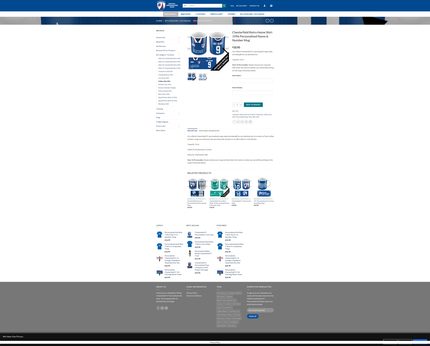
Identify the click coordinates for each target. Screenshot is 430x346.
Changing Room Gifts (165, 75)
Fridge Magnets (162, 122)
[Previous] (191, 50)
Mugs (229, 318)
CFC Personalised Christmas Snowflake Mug (264, 202)
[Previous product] (271, 20)
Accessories (160, 37)
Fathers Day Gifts (202, 21)
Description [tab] (192, 131)
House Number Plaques (224, 315)
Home (159, 21)
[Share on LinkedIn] (250, 122)
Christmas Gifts (163, 78)
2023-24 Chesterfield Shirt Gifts (169, 58)
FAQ (232, 6)
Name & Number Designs (167, 88)
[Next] (225, 50)
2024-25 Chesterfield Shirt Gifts (169, 62)
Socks (219, 322)
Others (231, 14)
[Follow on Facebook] (158, 308)
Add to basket (253, 105)
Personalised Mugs (242, 117)
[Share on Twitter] (238, 122)
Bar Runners (161, 46)
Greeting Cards (234, 311)
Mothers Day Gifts (164, 84)
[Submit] (224, 6)
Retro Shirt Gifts (164, 94)
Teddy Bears (234, 322)
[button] (264, 5)
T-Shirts (225, 322)
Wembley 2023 (163, 104)
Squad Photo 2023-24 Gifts (167, 101)
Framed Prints (227, 307)
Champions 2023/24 (165, 71)
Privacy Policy (191, 293)
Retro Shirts (160, 130)
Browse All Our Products (165, 50)
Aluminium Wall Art (235, 293)
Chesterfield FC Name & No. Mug (241, 202)
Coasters (220, 304)
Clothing (200, 14)
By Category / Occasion (252, 14)
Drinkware (169, 14)
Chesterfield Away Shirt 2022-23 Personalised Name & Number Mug (219, 203)
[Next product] (267, 20)
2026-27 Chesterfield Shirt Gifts (169, 68)
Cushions (228, 304)
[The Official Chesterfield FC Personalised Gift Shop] (167, 5)
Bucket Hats (232, 300)
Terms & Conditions (194, 296)
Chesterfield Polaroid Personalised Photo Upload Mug (196, 203)
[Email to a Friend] (242, 122)
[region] (215, 339)
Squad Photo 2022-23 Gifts (167, 97)
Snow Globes (237, 318)
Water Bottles (221, 326)
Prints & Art (216, 14)
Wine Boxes (232, 326)
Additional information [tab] (209, 131)
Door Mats (236, 304)
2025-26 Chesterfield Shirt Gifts (169, 65)
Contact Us (254, 6)
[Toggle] (179, 37)
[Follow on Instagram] (162, 308)
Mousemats (221, 318)
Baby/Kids (185, 14)
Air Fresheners (222, 293)
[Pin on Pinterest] (246, 122)
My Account (241, 6)
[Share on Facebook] (234, 122)
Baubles (229, 296)
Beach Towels (221, 300)
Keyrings (237, 315)
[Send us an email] (166, 308)
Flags (158, 117)
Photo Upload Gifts (165, 91)
